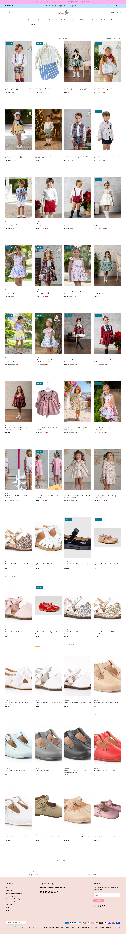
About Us (8, 887)
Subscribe (98, 901)
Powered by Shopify (29, 927)
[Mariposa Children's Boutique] (63, 12)
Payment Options (11, 896)
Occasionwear (65, 20)
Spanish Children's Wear (28, 20)
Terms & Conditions (11, 902)
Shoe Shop (95, 20)
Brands (103, 20)
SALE (110, 20)
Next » (69, 861)
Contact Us (9, 890)
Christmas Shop (53, 20)
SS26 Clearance (83, 20)
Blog (7, 910)
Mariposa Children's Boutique (17, 927)
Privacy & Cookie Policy (13, 899)
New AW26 (41, 20)
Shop (73, 20)
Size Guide (9, 905)
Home (15, 20)
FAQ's (7, 908)
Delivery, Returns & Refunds (14, 893)
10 (64, 861)
